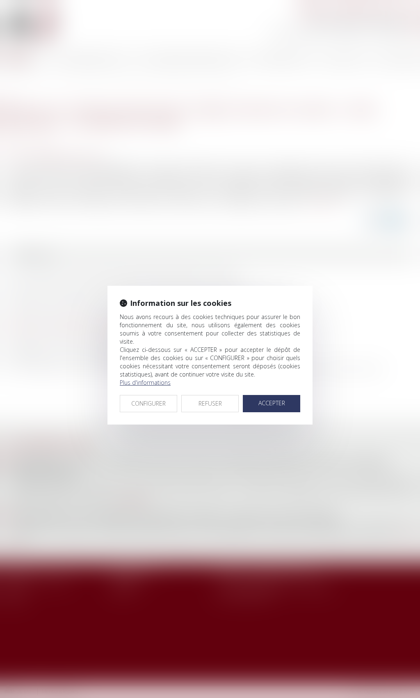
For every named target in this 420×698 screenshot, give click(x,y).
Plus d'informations (145, 382)
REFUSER (210, 403)
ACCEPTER (271, 403)
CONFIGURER (148, 403)
